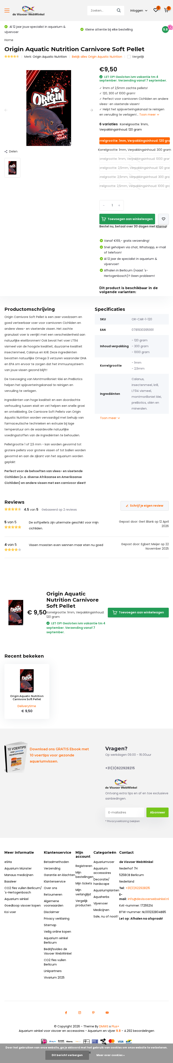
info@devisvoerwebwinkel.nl (148, 899)
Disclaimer (51, 912)
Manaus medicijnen (18, 875)
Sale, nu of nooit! (105, 916)
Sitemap (50, 925)
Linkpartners (53, 971)
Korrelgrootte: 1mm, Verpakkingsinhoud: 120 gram (134, 141)
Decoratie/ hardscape (101, 881)
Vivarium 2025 (54, 977)
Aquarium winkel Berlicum (56, 940)
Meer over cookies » (110, 1055)
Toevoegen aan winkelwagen (130, 219)
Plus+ (115, 1026)
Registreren (84, 866)
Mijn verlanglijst (83, 892)
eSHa (8, 862)
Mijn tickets (84, 883)
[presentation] (5, 110)
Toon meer (148, 114)
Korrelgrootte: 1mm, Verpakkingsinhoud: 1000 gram (134, 159)
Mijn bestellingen (84, 874)
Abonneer (157, 812)
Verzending (52, 868)
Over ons (50, 888)
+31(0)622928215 (120, 768)
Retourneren (53, 894)
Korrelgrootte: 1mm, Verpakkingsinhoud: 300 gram (134, 150)
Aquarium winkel (16, 899)
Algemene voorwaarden (53, 903)
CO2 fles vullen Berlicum (55, 962)
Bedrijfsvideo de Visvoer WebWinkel (58, 951)
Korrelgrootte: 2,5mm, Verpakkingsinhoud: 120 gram (134, 168)
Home (8, 40)
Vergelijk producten (83, 903)
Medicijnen (101, 910)
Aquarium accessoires (102, 870)
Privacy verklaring (56, 918)
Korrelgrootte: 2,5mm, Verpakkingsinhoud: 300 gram (134, 177)
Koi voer (10, 912)
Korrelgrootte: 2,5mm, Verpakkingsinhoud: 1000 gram (134, 186)
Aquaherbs (101, 897)
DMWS (103, 1026)
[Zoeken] (119, 10)
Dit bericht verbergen (67, 1055)
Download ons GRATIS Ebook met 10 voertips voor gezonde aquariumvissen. (59, 755)
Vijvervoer (100, 903)
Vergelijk (138, 57)
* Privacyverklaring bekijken (122, 821)
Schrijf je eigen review (146, 505)
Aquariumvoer (103, 862)
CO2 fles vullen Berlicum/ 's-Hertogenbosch (23, 890)
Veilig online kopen (57, 931)
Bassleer (10, 881)
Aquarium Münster (18, 868)
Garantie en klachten (59, 875)
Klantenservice (55, 881)
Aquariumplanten (106, 890)
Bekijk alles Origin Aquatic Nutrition (97, 57)
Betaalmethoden (56, 862)
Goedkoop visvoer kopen (22, 905)
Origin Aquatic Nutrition (50, 57)
